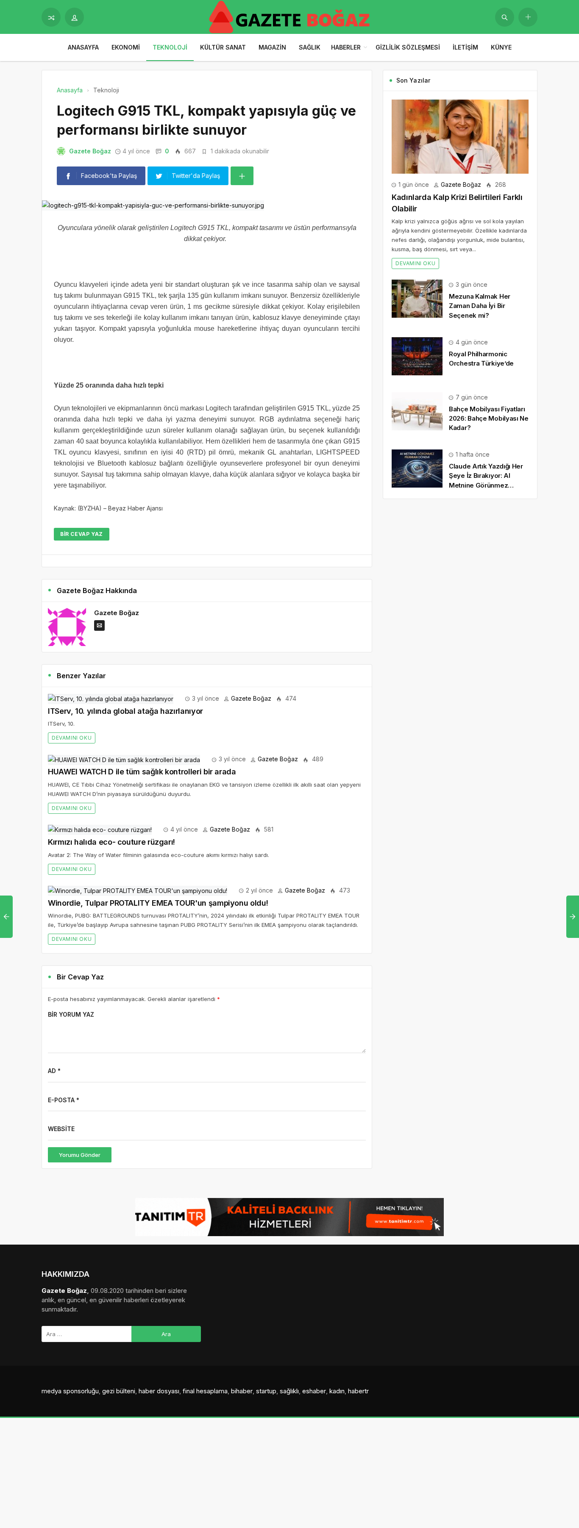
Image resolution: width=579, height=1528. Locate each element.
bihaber (242, 1391)
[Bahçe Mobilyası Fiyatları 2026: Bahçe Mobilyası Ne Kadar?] (417, 410)
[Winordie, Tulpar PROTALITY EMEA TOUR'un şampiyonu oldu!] (137, 890)
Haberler (346, 47)
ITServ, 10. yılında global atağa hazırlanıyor (125, 711)
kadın (337, 1391)
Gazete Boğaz (90, 151)
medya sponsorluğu (70, 1391)
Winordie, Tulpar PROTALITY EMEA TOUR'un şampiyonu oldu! (158, 902)
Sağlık (309, 47)
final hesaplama (205, 1391)
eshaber (314, 1391)
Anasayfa (83, 47)
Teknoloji (170, 47)
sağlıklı (289, 1391)
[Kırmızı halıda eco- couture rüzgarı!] (100, 829)
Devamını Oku (72, 738)
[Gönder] (504, 17)
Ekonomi (125, 47)
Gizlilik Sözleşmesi (408, 47)
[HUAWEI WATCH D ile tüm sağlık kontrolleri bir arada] (124, 759)
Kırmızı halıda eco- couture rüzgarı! (111, 841)
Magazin (272, 47)
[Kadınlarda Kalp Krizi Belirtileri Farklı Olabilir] (460, 135)
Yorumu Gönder (79, 1154)
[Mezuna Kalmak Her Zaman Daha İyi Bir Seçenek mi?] (417, 298)
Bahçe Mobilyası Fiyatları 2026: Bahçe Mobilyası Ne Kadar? (489, 418)
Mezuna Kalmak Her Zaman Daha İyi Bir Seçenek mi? (479, 305)
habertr (358, 1391)
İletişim (465, 47)
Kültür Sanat (223, 47)
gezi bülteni (118, 1391)
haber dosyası (159, 1391)
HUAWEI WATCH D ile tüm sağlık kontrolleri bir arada (142, 771)
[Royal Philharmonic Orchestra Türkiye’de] (417, 355)
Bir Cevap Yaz (81, 534)
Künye (501, 47)
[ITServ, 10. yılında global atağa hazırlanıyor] (110, 698)
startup (266, 1391)
